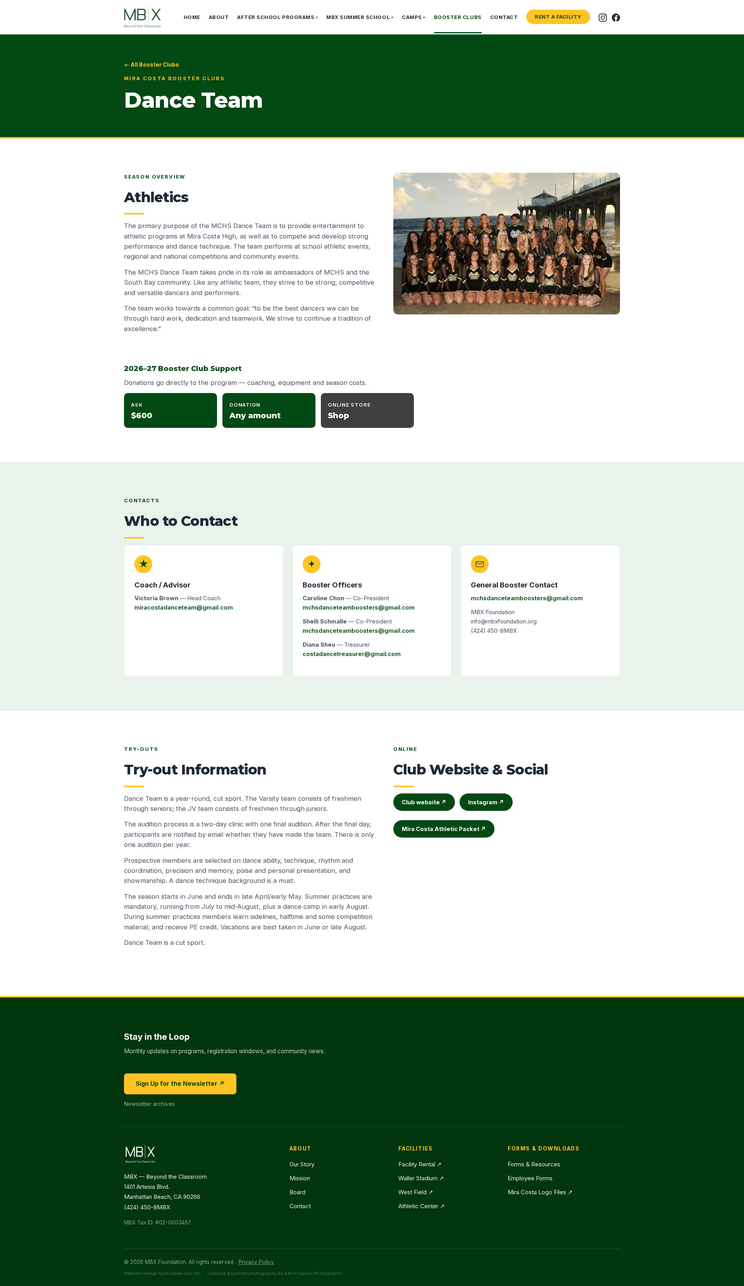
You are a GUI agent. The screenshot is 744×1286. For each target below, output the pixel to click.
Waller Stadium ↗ (421, 1178)
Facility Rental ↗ (420, 1164)
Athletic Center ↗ (421, 1206)
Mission (299, 1178)
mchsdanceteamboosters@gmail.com (359, 607)
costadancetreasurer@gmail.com (352, 654)
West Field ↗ (415, 1192)
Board (297, 1192)
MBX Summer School (359, 17)
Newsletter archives (149, 1104)
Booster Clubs (458, 17)
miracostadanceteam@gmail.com (183, 607)
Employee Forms (530, 1178)
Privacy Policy (256, 1262)
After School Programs (277, 17)
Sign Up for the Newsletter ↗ (180, 1083)
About (219, 17)
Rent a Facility (558, 17)
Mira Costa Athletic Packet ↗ (444, 829)
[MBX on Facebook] (616, 17)
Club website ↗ (424, 802)
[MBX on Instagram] (603, 17)
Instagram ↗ (486, 802)
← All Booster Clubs (151, 64)
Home (192, 17)
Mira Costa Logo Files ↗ (540, 1192)
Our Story (301, 1164)
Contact (504, 17)
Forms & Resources (534, 1164)
